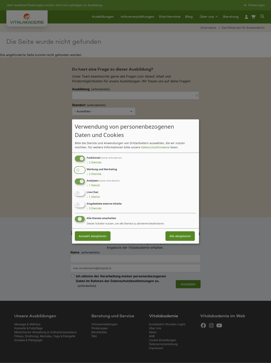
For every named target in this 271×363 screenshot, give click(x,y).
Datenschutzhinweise (155, 147)
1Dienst (93, 185)
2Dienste (94, 162)
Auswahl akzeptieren (93, 236)
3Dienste (94, 208)
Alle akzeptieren (180, 236)
